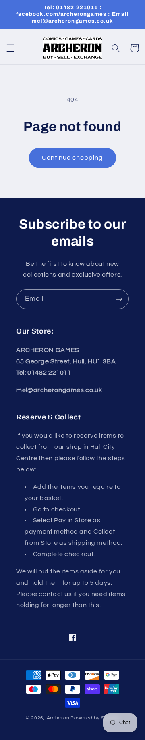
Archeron (58, 718)
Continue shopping (73, 157)
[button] (10, 48)
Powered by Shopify (94, 718)
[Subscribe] (119, 299)
